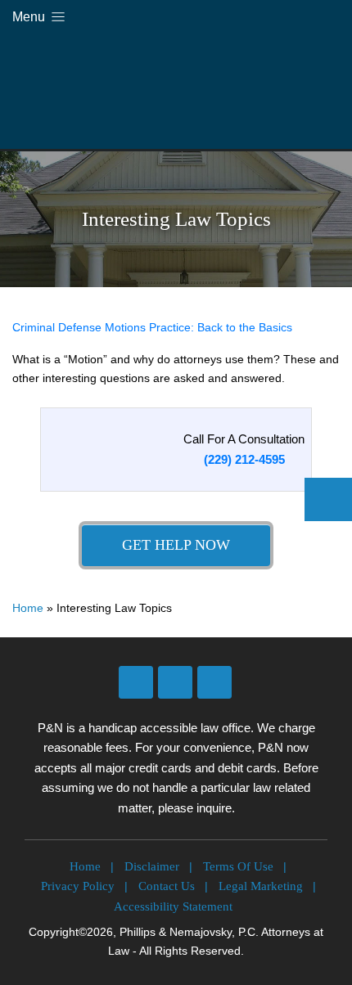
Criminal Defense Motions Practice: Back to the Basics (152, 327)
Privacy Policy (78, 886)
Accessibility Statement (173, 906)
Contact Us (166, 886)
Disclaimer (151, 866)
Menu (30, 17)
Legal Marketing (261, 886)
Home (27, 607)
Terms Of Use (238, 866)
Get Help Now (176, 545)
